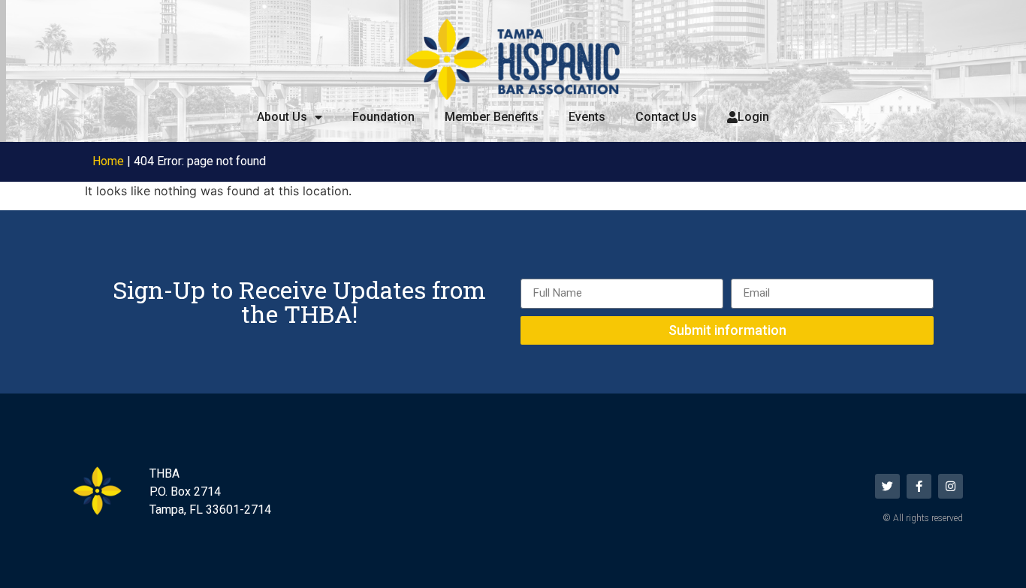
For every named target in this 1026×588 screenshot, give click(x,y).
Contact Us (666, 117)
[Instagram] (950, 486)
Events (587, 117)
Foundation (383, 117)
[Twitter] (887, 486)
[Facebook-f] (919, 486)
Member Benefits (492, 117)
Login (753, 117)
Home (108, 161)
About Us (282, 117)
